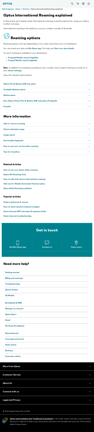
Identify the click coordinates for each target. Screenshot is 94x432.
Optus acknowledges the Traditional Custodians (31, 419)
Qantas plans (9, 95)
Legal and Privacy (11, 400)
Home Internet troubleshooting (17, 216)
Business (9, 350)
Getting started (12, 272)
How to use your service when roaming (20, 146)
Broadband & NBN (13, 303)
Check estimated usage (13, 129)
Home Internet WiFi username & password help (24, 211)
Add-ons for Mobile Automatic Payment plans (24, 184)
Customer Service (12, 375)
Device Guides (11, 290)
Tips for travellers (11, 152)
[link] (77, 3)
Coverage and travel (14, 339)
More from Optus (11, 366)
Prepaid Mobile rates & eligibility (22, 60)
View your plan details (64, 48)
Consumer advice (13, 356)
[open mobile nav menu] (88, 3)
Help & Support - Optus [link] (11, 9)
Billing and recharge (14, 278)
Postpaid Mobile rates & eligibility (23, 58)
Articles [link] (26, 9)
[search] (72, 3)
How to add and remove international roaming (24, 179)
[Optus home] (7, 3)
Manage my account (14, 309)
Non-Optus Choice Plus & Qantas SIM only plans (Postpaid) (30, 101)
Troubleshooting (12, 284)
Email (7, 320)
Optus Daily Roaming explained (17, 188)
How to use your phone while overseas (20, 170)
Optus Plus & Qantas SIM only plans (19, 84)
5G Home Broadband (14, 326)
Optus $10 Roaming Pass (14, 175)
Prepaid (7, 106)
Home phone (11, 345)
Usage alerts (9, 135)
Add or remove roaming (14, 124)
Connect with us (11, 392)
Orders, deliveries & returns (15, 202)
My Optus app (35, 48)
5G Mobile (9, 295)
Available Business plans (14, 90)
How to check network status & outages (21, 207)
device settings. (15, 71)
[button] (83, 3)
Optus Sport (10, 314)
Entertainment (11, 333)
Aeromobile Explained (13, 141)
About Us (7, 383)
